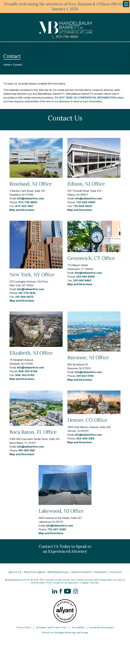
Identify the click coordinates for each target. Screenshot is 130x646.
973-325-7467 (24, 206)
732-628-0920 (82, 206)
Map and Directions (22, 209)
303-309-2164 (85, 438)
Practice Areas (34, 572)
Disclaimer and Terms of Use (51, 627)
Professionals (58, 572)
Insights (100, 572)
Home (6, 64)
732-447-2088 (56, 529)
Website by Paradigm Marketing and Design (65, 632)
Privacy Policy (23, 627)
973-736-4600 (66, 36)
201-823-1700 (85, 375)
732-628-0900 (85, 202)
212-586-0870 (24, 296)
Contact (17, 64)
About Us (14, 572)
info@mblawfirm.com (30, 198)
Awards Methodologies (101, 627)
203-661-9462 (82, 280)
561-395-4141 (26, 450)
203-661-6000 (85, 276)
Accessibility (78, 627)
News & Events (81, 572)
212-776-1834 (27, 293)
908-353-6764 (27, 371)
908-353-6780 (24, 375)
